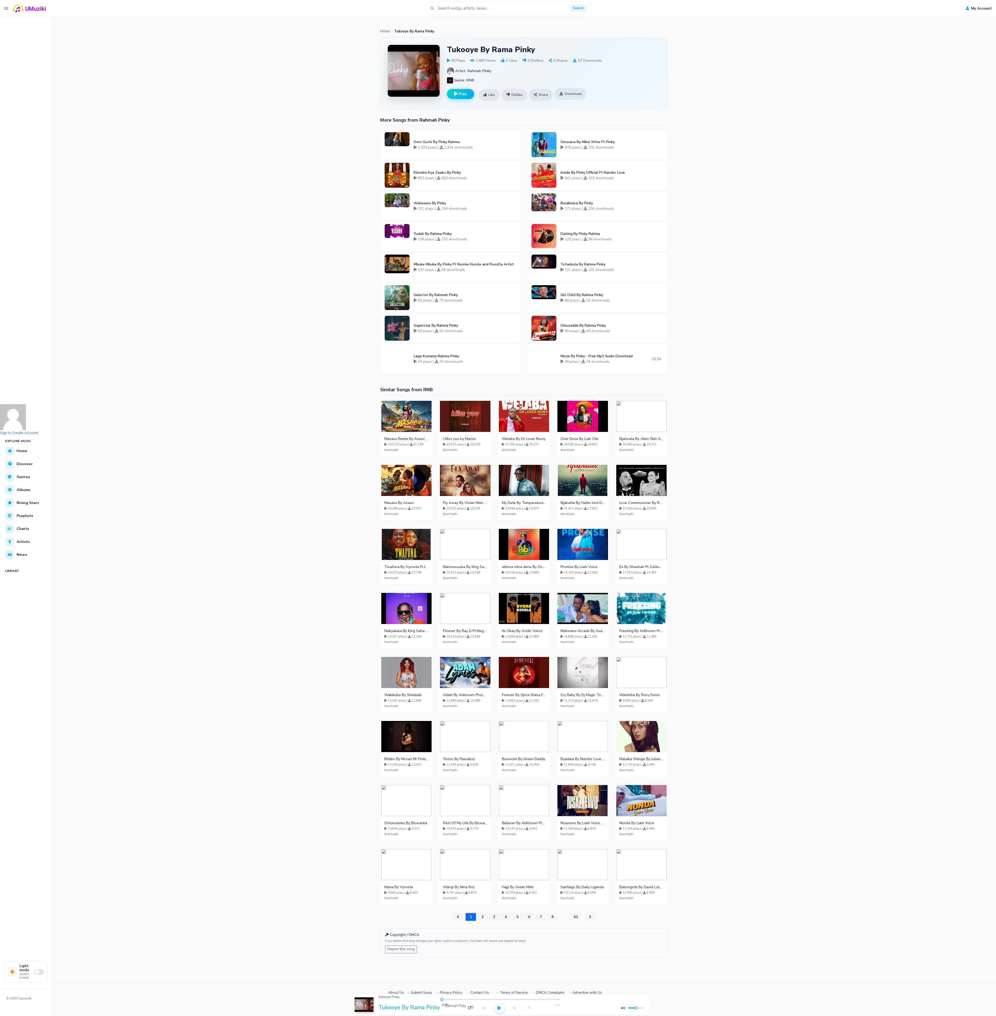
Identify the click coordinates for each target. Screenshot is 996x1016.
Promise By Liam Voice (579, 566)
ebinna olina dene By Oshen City (524, 566)
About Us (396, 992)
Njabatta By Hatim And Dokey (583, 502)
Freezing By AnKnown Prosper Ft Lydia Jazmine (641, 630)
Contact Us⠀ (481, 992)
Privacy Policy (451, 992)
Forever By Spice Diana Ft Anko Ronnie (524, 694)
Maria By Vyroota (398, 887)
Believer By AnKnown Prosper (524, 823)
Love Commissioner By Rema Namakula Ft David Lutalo (641, 502)
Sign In (5, 432)
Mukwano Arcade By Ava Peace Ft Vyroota (583, 630)
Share (543, 94)
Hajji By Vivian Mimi (518, 887)
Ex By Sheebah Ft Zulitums (641, 566)
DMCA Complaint (550, 992)
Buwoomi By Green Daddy (523, 758)
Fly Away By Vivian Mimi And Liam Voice (465, 502)
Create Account (25, 432)
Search (578, 8)
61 (576, 916)
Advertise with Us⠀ (588, 992)
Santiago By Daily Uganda (582, 887)
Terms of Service (514, 992)
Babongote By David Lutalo (641, 887)
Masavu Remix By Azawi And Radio (406, 438)
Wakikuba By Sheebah (403, 694)
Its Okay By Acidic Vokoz (522, 630)
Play (462, 93)
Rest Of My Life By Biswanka (465, 823)
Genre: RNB (463, 80)
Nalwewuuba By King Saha (465, 566)
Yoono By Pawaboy (459, 758)
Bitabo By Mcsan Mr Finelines (406, 758)
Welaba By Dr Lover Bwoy (523, 438)
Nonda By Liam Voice (636, 823)
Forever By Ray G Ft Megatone (465, 630)
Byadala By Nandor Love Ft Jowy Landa (583, 758)
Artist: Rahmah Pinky (472, 70)
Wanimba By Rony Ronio (639, 694)
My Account (981, 8)
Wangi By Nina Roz (459, 887)
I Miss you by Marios (459, 438)
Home (385, 31)
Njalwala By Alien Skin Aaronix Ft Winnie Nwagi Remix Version (641, 438)
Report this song (401, 949)
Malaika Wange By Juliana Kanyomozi (641, 758)
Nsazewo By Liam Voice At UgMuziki (583, 823)
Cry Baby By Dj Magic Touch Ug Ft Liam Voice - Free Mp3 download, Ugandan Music (583, 694)
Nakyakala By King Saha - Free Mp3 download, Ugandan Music (406, 630)
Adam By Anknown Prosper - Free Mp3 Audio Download (465, 694)
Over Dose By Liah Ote (579, 438)
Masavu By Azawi (399, 502)
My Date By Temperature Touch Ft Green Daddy (524, 502)
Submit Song (421, 992)
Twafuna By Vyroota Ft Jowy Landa (406, 566)
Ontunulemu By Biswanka (405, 823)
